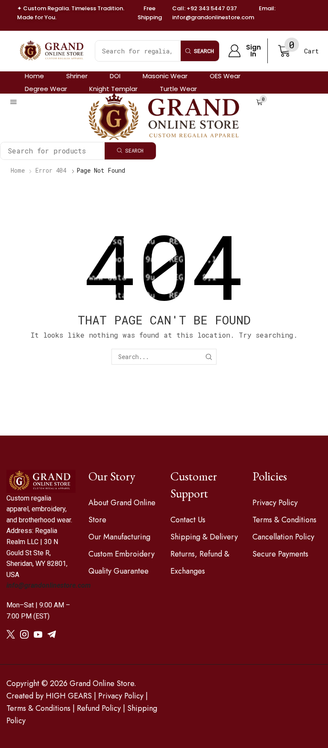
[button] (244, 51)
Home (18, 170)
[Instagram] (24, 634)
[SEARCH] (209, 357)
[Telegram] (51, 634)
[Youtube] (38, 634)
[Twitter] (10, 634)
